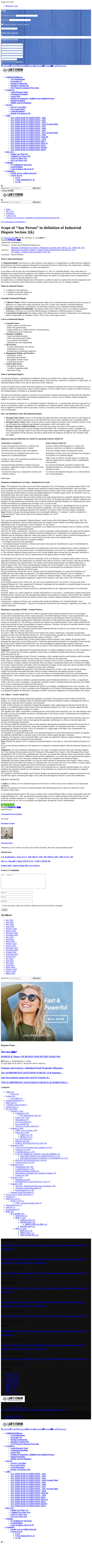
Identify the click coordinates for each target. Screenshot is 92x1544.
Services (9, 105)
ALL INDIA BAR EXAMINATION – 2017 (28, 130)
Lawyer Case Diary (18, 107)
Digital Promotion (18, 101)
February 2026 (11, 929)
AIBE (8, 116)
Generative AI (16, 81)
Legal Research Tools (19, 92)
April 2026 (10, 926)
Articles (10, 1096)
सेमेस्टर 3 (20, 1229)
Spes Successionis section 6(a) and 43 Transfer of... (25, 1077)
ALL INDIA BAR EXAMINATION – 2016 (28, 128)
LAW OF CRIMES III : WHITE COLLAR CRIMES (37, 1154)
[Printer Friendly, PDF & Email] (7, 804)
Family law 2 (22, 1133)
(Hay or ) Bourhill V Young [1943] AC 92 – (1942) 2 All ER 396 (25, 861)
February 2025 (11, 944)
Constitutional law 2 (24, 1169)
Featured (10, 1197)
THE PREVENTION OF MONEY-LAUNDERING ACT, (44, 1158)
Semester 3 (17, 1145)
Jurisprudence (21, 1120)
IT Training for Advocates (21, 165)
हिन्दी (10, 1212)
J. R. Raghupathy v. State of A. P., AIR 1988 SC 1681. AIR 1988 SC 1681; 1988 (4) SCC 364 (37, 857)
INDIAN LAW (13, 1199)
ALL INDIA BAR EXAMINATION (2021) (28, 141)
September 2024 (12, 954)
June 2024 (10, 961)
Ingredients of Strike (8, 823)
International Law (14, 1205)
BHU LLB (11, 1103)
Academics (10, 171)
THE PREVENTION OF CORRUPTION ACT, (40, 1156)
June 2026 (10, 922)
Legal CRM (15, 96)
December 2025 (12, 933)
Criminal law (22, 1113)
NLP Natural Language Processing (25, 88)
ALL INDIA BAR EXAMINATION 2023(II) (29, 148)
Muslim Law (26, 1137)
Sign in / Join (12, 6)
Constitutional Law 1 (25, 1152)
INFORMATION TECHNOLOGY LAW (32, 1182)
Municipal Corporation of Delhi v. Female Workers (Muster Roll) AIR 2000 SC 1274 (43, 250)
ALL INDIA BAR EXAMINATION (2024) (28, 150)
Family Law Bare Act (19, 154)
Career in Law (17, 175)
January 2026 (11, 931)
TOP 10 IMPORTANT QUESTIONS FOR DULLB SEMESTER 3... (35, 1082)
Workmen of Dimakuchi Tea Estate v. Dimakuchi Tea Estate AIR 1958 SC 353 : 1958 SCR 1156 (47, 248)
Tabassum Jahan (9, 238)
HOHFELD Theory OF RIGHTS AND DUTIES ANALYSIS (30, 1056)
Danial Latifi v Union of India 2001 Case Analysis (20, 865)
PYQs (15, 1094)
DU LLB (4, 222)
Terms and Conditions (14, 1416)
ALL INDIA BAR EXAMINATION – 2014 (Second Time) (34, 124)
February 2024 (11, 969)
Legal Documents (18, 111)
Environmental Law (24, 1190)
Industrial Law (22, 1180)
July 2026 (9, 920)
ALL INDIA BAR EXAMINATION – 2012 (28, 118)
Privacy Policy (11, 1418)
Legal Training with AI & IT (22, 169)
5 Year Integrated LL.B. (25, 180)
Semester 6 (16, 1184)
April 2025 (10, 939)
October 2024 (11, 952)
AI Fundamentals (18, 79)
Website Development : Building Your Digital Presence (33, 98)
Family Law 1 (22, 1118)
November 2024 (12, 950)
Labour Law (12, 222)
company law (12, 1107)
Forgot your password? (9, 33)
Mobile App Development (21, 103)
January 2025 (11, 946)
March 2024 (10, 967)
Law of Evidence (23, 1139)
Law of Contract (23, 1122)
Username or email (8, 15)
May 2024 (10, 963)
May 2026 (10, 924)
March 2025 (10, 941)
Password (4, 20)
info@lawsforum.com (18, 1408)
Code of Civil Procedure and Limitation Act (33, 1147)
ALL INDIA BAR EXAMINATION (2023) (28, 145)
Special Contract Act (24, 1162)
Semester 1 (17, 1111)
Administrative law (24, 1167)
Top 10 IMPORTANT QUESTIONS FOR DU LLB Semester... (31, 1072)
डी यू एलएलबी (18, 1214)
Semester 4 (21, 222)
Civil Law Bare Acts (19, 158)
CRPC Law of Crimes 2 (26, 1130)
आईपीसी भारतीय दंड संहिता (36, 1224)
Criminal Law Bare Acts (20, 156)
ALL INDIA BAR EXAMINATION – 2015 (28, 126)
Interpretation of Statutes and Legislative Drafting (35, 1173)
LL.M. (18, 182)
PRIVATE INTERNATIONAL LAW (31, 1160)
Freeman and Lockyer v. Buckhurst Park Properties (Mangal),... (32, 1068)
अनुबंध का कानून (27, 1220)
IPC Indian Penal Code (30, 1115)
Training (9, 163)
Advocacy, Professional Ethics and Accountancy (35, 1186)
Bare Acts (10, 152)
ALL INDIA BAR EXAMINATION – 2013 (28, 120)
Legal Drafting (17, 167)
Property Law (22, 1141)
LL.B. (17, 178)
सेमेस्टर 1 (20, 1218)
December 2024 (12, 948)
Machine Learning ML (20, 86)
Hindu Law (26, 1135)
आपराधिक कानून (27, 1222)
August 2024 (11, 956)
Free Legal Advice (18, 109)
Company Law (22, 1150)
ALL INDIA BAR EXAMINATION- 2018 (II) (29, 137)
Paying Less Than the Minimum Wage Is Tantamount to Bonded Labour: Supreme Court (44, 1273)
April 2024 (10, 965)
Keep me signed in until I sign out (16, 24)
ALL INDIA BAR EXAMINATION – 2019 (28, 139)
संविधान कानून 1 (27, 1233)
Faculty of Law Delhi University (24, 173)
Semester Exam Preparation (22, 1192)
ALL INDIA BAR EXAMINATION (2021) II (29, 143)
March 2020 (10, 973)
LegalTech (10, 90)
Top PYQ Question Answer (27, 1126)
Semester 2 (17, 1128)
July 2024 (9, 959)
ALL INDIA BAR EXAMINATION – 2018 (28, 135)
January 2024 (11, 971)
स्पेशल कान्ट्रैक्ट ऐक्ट (29, 1235)
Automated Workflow (19, 94)
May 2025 (10, 937)
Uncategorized (12, 1209)
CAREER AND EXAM (16, 1105)
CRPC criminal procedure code (28, 1203)
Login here (18, 62)
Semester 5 (16, 1177)
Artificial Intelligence (14, 77)
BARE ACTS (17, 1201)
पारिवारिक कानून (27, 1227)
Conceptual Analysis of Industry (11, 814)
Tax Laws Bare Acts (19, 160)
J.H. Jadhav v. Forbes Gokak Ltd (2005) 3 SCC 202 (31, 252)
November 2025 (12, 935)
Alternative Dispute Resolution (28, 1188)
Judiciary (10, 1207)
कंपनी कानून (21, 1216)
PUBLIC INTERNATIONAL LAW (31, 1143)
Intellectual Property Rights (27, 1171)
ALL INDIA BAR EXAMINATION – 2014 (28, 122)
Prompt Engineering (19, 83)
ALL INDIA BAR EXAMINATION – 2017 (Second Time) (34, 133)
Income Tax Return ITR (20, 113)
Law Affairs (16, 1098)
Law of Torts (22, 1124)
